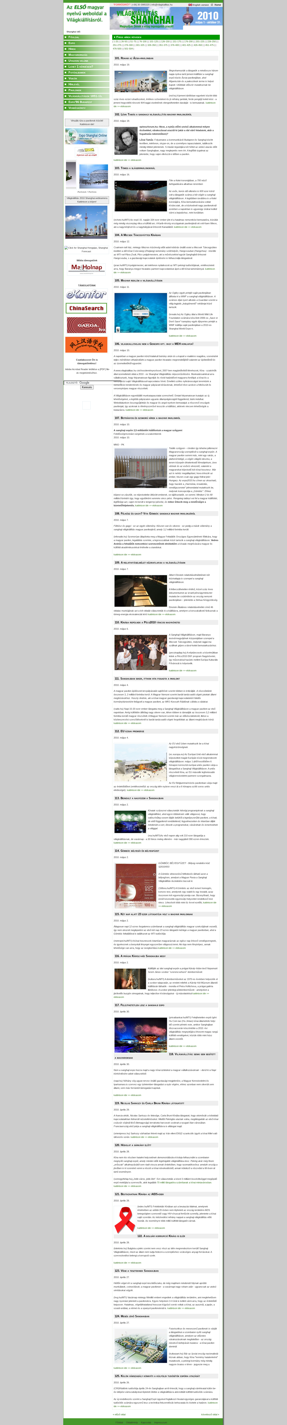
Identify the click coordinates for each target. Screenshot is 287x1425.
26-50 (124, 41)
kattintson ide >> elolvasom (127, 160)
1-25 (115, 41)
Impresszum (160, 1422)
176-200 (188, 41)
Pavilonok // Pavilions (87, 192)
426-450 (198, 45)
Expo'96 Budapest (80, 102)
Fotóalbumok (77, 72)
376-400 (175, 45)
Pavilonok (74, 90)
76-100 (142, 41)
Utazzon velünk (78, 60)
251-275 (117, 45)
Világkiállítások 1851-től (85, 96)
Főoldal (73, 37)
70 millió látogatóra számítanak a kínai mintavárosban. (184, 1182)
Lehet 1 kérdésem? (80, 66)
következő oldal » (210, 1414)
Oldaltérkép (132, 1422)
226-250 (211, 41)
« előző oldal (119, 1414)
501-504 (128, 48)
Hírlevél (74, 84)
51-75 (133, 41)
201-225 (200, 41)
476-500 (117, 48)
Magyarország (77, 54)
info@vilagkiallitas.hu (161, 4)
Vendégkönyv (77, 107)
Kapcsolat (146, 1422)
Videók (72, 78)
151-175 (177, 41)
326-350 (151, 45)
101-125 (154, 41)
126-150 (165, 41)
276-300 (128, 45)
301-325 (140, 45)
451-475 (209, 45)
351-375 (163, 45)
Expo (71, 43)
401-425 (186, 45)
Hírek (72, 49)
